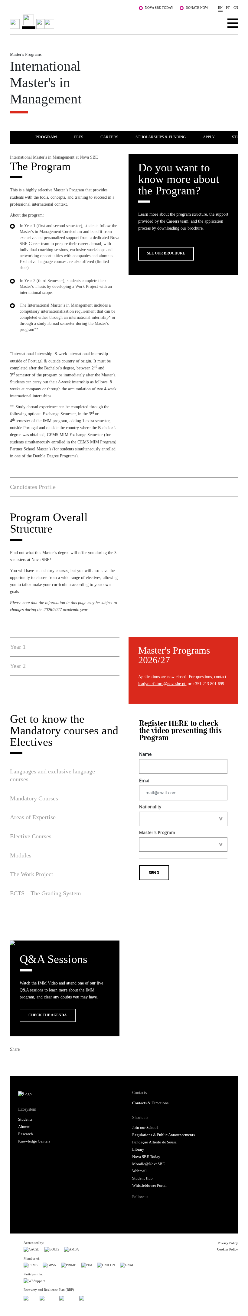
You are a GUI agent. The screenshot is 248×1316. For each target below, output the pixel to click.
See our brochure (166, 253)
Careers (109, 137)
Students (25, 1119)
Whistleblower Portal (149, 1185)
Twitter (26, 1061)
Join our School (145, 1128)
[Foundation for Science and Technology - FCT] (29, 1297)
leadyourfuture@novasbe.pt (162, 683)
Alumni (24, 1127)
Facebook (15, 1061)
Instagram (160, 1207)
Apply (209, 137)
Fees (78, 137)
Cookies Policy (227, 1249)
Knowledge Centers (34, 1141)
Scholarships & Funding (160, 137)
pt (228, 7)
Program (46, 137)
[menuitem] (54, 136)
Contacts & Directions (150, 1103)
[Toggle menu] (232, 23)
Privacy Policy (228, 1243)
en (220, 7)
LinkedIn (36, 1061)
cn (235, 7)
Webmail (139, 1171)
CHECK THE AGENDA (47, 1015)
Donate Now (197, 7)
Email (47, 1061)
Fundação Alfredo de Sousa (154, 1142)
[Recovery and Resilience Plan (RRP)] (47, 1297)
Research (25, 1134)
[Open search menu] (214, 23)
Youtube (183, 1207)
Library (138, 1149)
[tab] (124, 487)
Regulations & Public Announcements (163, 1135)
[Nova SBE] (101, 22)
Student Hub (142, 1178)
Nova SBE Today (159, 7)
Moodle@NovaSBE (148, 1164)
